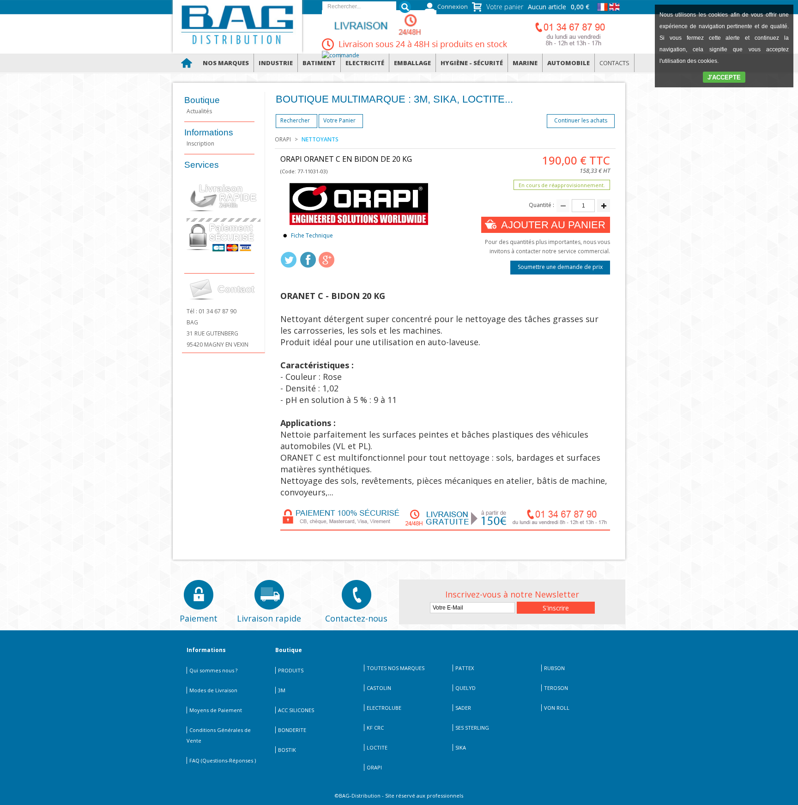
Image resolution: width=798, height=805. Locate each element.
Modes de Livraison (213, 690)
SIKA (460, 747)
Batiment (319, 63)
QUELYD (465, 687)
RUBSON (554, 668)
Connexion (452, 7)
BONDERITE (292, 729)
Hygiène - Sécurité (472, 63)
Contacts (614, 63)
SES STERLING (472, 727)
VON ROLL (556, 707)
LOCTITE (377, 747)
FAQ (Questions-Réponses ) (222, 760)
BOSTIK (287, 749)
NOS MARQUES (226, 63)
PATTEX (464, 668)
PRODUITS (290, 670)
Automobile (568, 63)
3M (281, 690)
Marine (525, 63)
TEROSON (556, 687)
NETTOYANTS (320, 139)
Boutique (202, 100)
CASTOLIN (379, 687)
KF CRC (375, 727)
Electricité (364, 63)
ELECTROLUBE (384, 707)
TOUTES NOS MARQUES (395, 668)
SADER (463, 707)
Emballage (412, 63)
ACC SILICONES (296, 710)
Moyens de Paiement (215, 710)
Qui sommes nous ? (213, 670)
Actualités (199, 111)
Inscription (200, 143)
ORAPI (283, 139)
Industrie (276, 63)
